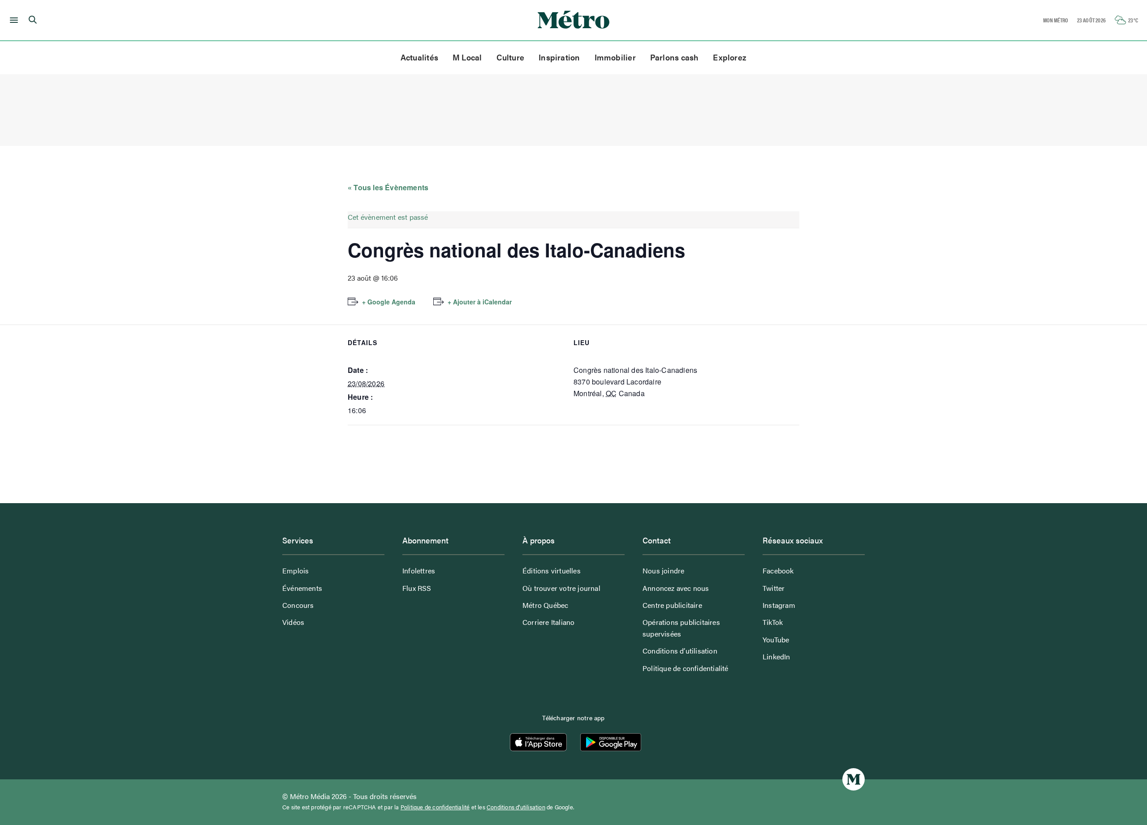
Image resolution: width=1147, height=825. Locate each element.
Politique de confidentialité (685, 668)
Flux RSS (416, 588)
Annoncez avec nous (675, 588)
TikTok (773, 622)
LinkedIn (776, 656)
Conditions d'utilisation (516, 807)
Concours (298, 605)
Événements (302, 588)
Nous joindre (663, 570)
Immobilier (615, 57)
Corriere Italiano (548, 622)
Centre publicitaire (672, 605)
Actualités (419, 57)
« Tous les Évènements (388, 187)
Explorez (729, 57)
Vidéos (293, 622)
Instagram (779, 605)
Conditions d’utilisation (679, 650)
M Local (467, 57)
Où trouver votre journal (561, 588)
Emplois (295, 570)
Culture (510, 57)
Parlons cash (674, 57)
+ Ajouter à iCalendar (480, 301)
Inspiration (559, 57)
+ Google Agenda (388, 301)
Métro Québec (545, 605)
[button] (12, 20)
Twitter (774, 588)
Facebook (778, 570)
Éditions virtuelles (551, 570)
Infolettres (418, 570)
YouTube (776, 639)
